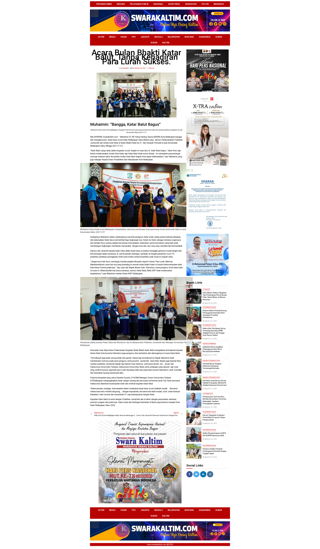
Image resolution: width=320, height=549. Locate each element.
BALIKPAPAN (174, 37)
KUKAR (154, 42)
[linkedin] (203, 474)
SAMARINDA (204, 37)
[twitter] (196, 474)
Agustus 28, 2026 (210, 303)
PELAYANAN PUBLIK (139, 4)
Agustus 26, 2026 (210, 423)
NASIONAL (158, 4)
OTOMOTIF (206, 289)
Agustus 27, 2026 (210, 321)
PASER (124, 37)
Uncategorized (208, 393)
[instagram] (210, 474)
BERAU (112, 37)
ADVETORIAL (174, 4)
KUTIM (101, 37)
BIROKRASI (219, 4)
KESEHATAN (190, 4)
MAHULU (158, 37)
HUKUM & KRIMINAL (209, 343)
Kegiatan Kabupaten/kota (211, 360)
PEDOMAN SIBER (104, 4)
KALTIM (165, 42)
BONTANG (189, 37)
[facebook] (189, 474)
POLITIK (205, 4)
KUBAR (219, 37)
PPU (134, 37)
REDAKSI (121, 4)
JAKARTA (145, 37)
